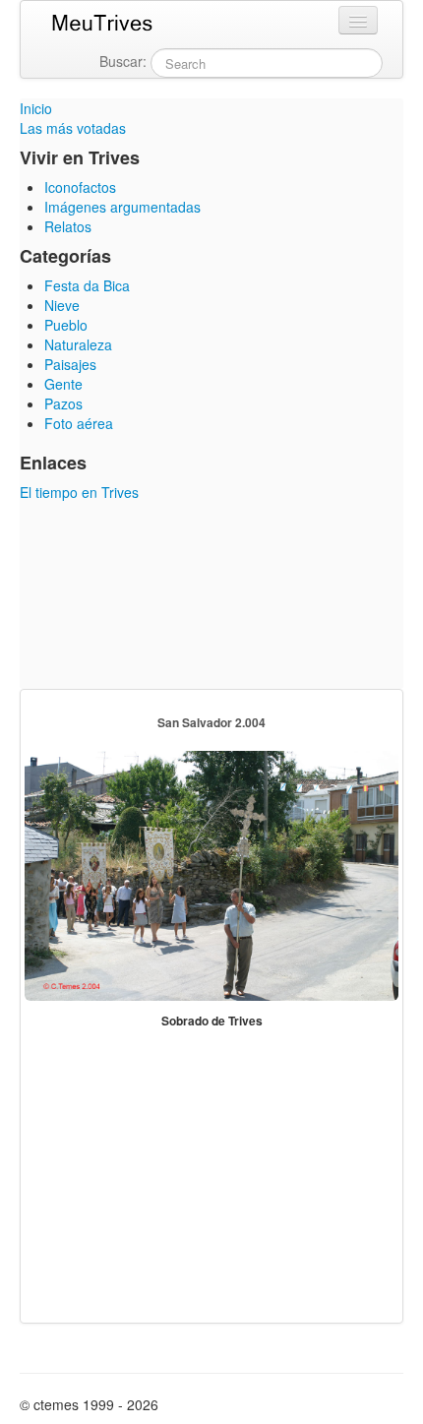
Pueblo (66, 325)
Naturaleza (78, 344)
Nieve (62, 305)
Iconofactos (80, 187)
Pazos (63, 403)
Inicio (36, 108)
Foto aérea (78, 423)
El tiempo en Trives (79, 492)
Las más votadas (73, 128)
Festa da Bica (87, 285)
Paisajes (70, 364)
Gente (63, 384)
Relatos (67, 226)
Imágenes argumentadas (122, 207)
